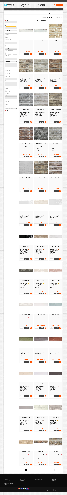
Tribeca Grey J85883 (26, 109)
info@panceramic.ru (25, 6)
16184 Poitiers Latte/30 (41, 246)
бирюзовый (8, 90)
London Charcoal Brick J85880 (41, 143)
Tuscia (54, 45)
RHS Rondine (27, 78)
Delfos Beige (56, 451)
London (25, 79)
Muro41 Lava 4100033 (56, 383)
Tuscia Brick (56, 40)
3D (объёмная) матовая (10, 50)
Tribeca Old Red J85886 (26, 143)
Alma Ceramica (8, 40)
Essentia (39, 421)
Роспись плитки (13, 1)
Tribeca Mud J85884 (55, 143)
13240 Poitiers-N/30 (26, 246)
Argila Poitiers (26, 216)
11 (43, 469)
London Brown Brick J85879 (56, 109)
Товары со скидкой (38, 479)
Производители (38, 478)
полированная (8, 56)
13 (47, 469)
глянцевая (8, 53)
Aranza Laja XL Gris (55, 417)
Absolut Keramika (9, 39)
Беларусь (7, 99)
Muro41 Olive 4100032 (26, 348)
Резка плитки (19, 1)
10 (41, 469)
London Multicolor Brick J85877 (40, 177)
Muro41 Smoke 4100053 (41, 348)
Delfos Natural (40, 451)
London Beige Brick (26, 75)
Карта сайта (22, 480)
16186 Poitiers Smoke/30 (26, 280)
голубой (7, 93)
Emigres (56, 420)
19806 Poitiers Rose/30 (56, 280)
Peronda (26, 215)
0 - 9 (13, 13)
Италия (7, 103)
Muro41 (25, 353)
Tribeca (25, 113)
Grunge (25, 45)
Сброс (7, 20)
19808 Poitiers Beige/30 (41, 280)
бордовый (8, 91)
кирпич (7, 80)
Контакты (23, 1)
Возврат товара (22, 479)
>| (55, 469)
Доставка (8, 1)
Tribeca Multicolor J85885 (55, 177)
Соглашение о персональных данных (9, 484)
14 (49, 469)
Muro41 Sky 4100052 (55, 314)
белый (7, 88)
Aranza (54, 421)
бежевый (7, 87)
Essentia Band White (41, 417)
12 (45, 469)
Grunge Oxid (41, 40)
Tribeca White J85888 (26, 177)
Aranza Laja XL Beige (26, 451)
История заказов (53, 479)
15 (51, 469)
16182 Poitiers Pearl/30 (41, 211)
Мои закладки (53, 480)
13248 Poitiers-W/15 (55, 211)
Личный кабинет (53, 478)
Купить (27, 122)
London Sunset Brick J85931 (56, 75)
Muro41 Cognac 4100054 (56, 348)
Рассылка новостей (53, 481)
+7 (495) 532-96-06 (25, 4)
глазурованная (8, 52)
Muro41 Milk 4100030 (41, 314)
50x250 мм (8, 71)
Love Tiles (41, 420)
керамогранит (8, 46)
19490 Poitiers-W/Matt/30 (55, 246)
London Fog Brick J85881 (41, 75)
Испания (7, 101)
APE (7, 37)
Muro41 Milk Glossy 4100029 (41, 383)
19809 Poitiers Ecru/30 (26, 314)
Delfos (39, 455)
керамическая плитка (9, 45)
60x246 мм (8, 76)
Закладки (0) (54, 1)
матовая (7, 55)
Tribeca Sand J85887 (41, 109)
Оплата (5, 1)
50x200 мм (8, 70)
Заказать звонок (42, 5)
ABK (7, 36)
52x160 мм (8, 73)
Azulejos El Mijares (43, 454)
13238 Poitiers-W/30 (26, 211)
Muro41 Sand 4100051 (26, 383)
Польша (7, 106)
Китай (7, 104)
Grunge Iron (26, 40)
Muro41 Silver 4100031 (26, 417)
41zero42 (7, 34)
